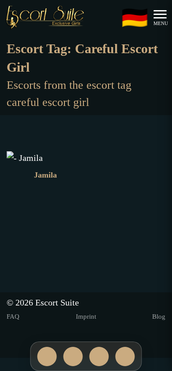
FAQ (13, 316)
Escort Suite (57, 302)
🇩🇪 (134, 18)
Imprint (86, 316)
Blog (158, 316)
